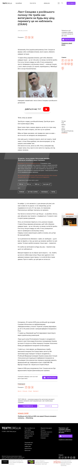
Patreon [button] (21, 192)
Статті (26, 430)
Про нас (27, 428)
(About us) (32, 428)
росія (19, 391)
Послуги (43, 430)
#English (27, 438)
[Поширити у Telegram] (32, 37)
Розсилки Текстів (29, 434)
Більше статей (23, 413)
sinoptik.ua (64, 132)
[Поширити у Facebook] (26, 37)
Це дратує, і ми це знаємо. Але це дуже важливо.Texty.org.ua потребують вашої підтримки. (34, 159)
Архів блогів (28, 448)
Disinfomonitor (45, 436)
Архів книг (28, 450)
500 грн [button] (29, 184)
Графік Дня (28, 446)
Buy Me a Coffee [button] (33, 192)
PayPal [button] (53, 192)
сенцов (25, 391)
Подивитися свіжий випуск (65, 439)
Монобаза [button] (44, 192)
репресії (36, 391)
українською (20, 458)
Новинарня (21, 384)
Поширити (21, 37)
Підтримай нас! (29, 442)
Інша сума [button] (45, 184)
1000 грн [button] (37, 184)
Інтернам (43, 438)
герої (30, 391)
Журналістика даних (46, 428)
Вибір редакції (29, 436)
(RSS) (29, 430)
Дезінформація (45, 434)
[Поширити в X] (29, 37)
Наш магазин (28, 444)
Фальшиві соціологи (46, 432)
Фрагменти (28, 432)
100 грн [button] (21, 184)
